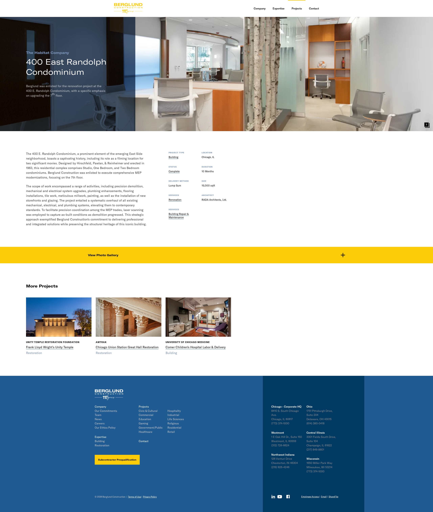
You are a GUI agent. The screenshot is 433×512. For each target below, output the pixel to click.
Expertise (100, 437)
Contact (144, 441)
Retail (171, 431)
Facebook (288, 496)
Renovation (175, 199)
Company (100, 406)
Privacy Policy (150, 496)
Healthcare (145, 431)
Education (145, 419)
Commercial (146, 415)
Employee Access (310, 496)
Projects (144, 406)
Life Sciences (175, 419)
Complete (174, 171)
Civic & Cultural (148, 411)
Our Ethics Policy (105, 427)
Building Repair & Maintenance (179, 215)
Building (173, 157)
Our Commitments (106, 411)
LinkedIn (273, 496)
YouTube (279, 496)
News (98, 419)
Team (98, 415)
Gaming (143, 423)
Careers (100, 423)
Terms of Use (134, 496)
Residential (174, 427)
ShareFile (333, 496)
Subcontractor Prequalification (117, 459)
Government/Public (151, 427)
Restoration (102, 445)
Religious (173, 423)
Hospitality (174, 411)
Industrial (173, 415)
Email (324, 496)
